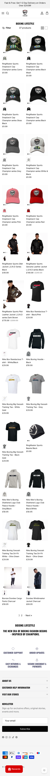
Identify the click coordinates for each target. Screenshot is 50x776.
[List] (46, 28)
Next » (29, 615)
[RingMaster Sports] (25, 13)
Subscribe (25, 729)
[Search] (9, 13)
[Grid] (42, 28)
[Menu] (3, 13)
